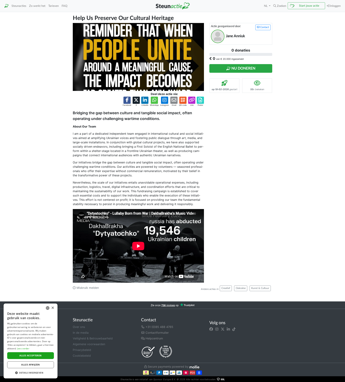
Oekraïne (241, 288)
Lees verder (23, 348)
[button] (280, 6)
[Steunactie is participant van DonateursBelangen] (148, 352)
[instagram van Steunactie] (216, 329)
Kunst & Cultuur (260, 288)
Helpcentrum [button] (154, 338)
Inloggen (335, 5)
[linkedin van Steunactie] (228, 329)
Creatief (225, 288)
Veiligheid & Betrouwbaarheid (93, 338)
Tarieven (53, 5)
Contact (264, 27)
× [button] (52, 308)
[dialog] (31, 341)
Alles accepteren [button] (30, 355)
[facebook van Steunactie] (211, 329)
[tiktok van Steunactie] (234, 329)
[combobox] (47, 308)
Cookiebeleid (82, 355)
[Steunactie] (6, 6)
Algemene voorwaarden (89, 344)
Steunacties (19, 5)
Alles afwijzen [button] (30, 364)
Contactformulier (157, 332)
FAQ (64, 5)
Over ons (79, 327)
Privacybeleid (82, 350)
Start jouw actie (309, 5)
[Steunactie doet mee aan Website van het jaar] (165, 352)
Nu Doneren (243, 68)
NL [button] (266, 5)
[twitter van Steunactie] (222, 329)
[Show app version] (342, 379)
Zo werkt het (37, 5)
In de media (81, 332)
